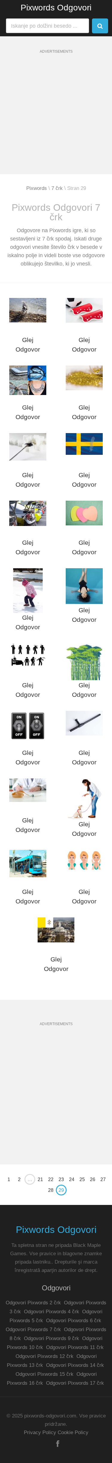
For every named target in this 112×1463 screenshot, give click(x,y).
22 (50, 1179)
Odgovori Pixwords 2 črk (33, 1303)
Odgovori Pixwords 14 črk (75, 1365)
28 (50, 1190)
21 (40, 1179)
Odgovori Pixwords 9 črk (51, 1338)
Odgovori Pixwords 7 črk (33, 1329)
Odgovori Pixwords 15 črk (44, 1374)
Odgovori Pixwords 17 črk (75, 1383)
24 (71, 1179)
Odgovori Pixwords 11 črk (75, 1347)
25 (82, 1179)
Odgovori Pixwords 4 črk (51, 1311)
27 (103, 1179)
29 (61, 1190)
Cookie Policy (73, 1432)
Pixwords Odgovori (56, 7)
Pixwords (36, 188)
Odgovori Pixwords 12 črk (44, 1356)
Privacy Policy (40, 1432)
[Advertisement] (56, 118)
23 (61, 1179)
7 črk (57, 188)
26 (92, 1179)
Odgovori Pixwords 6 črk (73, 1320)
